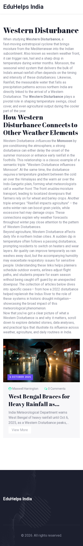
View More (20, 430)
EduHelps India (23, 6)
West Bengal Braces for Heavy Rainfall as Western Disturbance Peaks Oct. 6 (39, 400)
